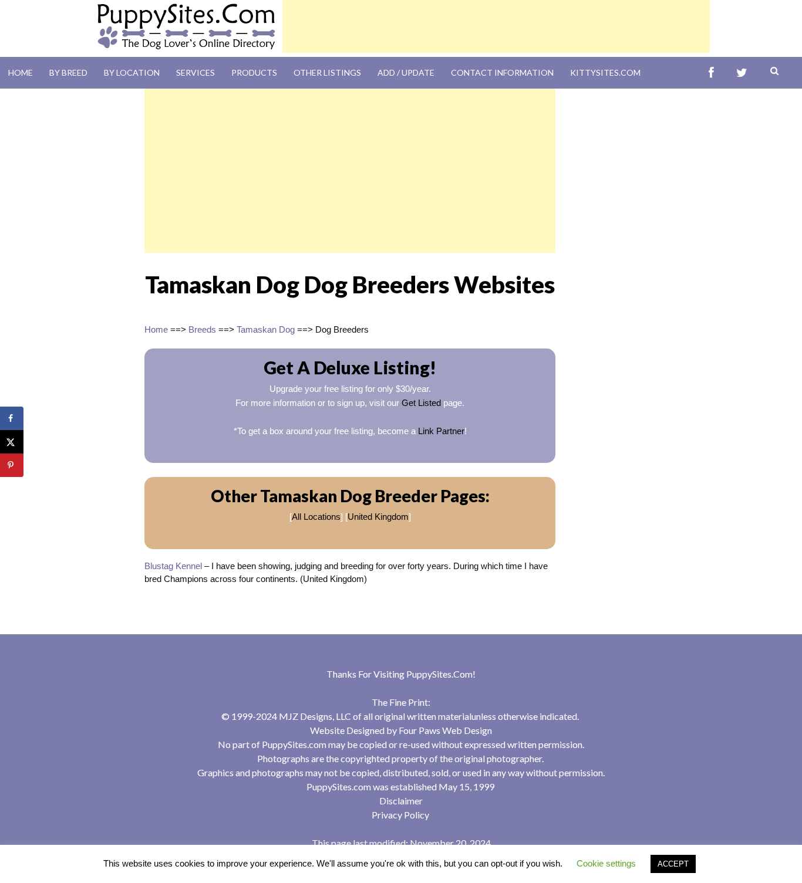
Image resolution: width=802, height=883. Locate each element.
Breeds (202, 329)
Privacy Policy (400, 814)
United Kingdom (378, 517)
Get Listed (421, 403)
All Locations (316, 517)
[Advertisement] (496, 26)
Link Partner (441, 431)
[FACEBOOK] (711, 73)
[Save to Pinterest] (11, 465)
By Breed (68, 72)
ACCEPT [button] (673, 864)
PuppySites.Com (439, 673)
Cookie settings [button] (606, 863)
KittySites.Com (605, 72)
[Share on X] (11, 442)
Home (20, 72)
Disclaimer (401, 800)
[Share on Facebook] (11, 418)
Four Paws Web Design (445, 730)
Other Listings (327, 72)
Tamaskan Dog (266, 329)
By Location (132, 72)
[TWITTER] (742, 73)
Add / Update (406, 72)
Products (254, 72)
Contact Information (502, 72)
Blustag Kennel (173, 566)
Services (195, 72)
